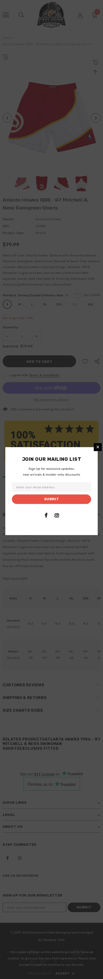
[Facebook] (46, 515)
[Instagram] (57, 515)
